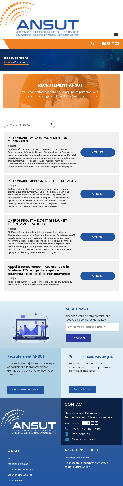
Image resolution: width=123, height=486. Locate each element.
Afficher (98, 152)
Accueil (8, 62)
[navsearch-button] (91, 44)
